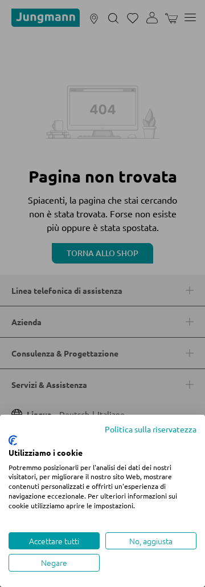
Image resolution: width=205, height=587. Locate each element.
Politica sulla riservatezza (150, 429)
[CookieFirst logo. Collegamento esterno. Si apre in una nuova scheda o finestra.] (13, 440)
